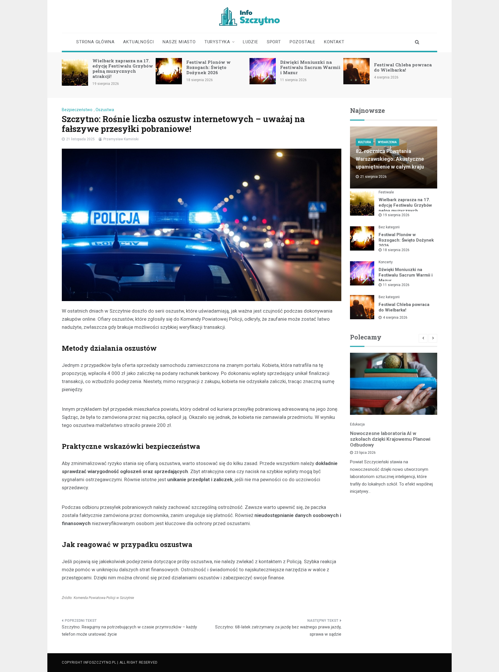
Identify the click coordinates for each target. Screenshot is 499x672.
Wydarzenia (387, 142)
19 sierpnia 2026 (396, 215)
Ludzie (250, 41)
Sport (274, 41)
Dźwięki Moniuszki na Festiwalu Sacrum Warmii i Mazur (310, 67)
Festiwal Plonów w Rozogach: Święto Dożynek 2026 (208, 67)
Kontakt (334, 41)
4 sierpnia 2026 (395, 318)
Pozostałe (302, 41)
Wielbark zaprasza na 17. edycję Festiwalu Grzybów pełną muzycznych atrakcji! (122, 68)
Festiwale (386, 192)
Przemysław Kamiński (121, 139)
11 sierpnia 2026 (396, 285)
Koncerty (386, 262)
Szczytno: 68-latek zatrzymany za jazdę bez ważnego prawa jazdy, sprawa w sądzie (278, 630)
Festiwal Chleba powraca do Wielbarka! (403, 67)
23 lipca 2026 (365, 453)
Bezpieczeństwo (77, 109)
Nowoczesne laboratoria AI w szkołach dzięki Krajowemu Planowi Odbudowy (390, 439)
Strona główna (95, 41)
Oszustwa (105, 109)
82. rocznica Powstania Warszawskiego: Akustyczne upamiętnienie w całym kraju (390, 159)
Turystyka (217, 41)
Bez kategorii (389, 227)
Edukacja (357, 424)
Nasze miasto (179, 41)
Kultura (364, 142)
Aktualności (138, 41)
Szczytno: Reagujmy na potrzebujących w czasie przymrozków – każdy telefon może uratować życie (129, 630)
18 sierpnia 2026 (396, 250)
